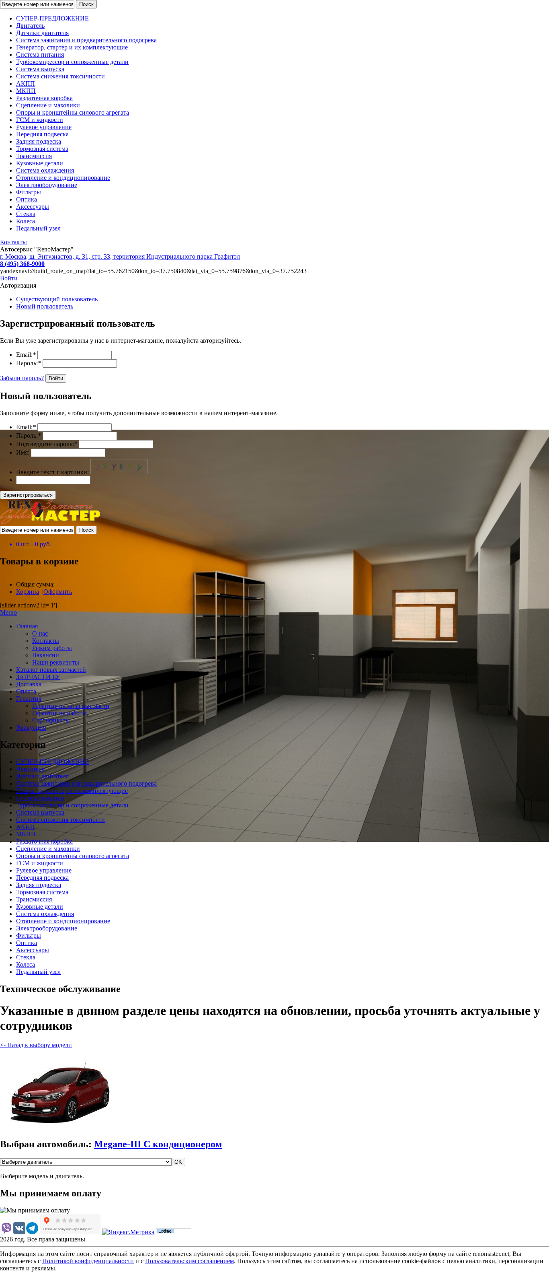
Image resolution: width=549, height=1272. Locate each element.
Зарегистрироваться (28, 495)
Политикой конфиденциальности (88, 1261)
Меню (8, 612)
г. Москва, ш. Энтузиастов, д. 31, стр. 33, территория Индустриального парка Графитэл (120, 256)
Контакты (13, 242)
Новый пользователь (44, 306)
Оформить (57, 591)
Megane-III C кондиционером (158, 1144)
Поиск (86, 4)
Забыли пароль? (22, 378)
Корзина (27, 591)
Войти (9, 278)
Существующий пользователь (57, 299)
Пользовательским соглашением (189, 1261)
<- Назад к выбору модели (36, 1044)
